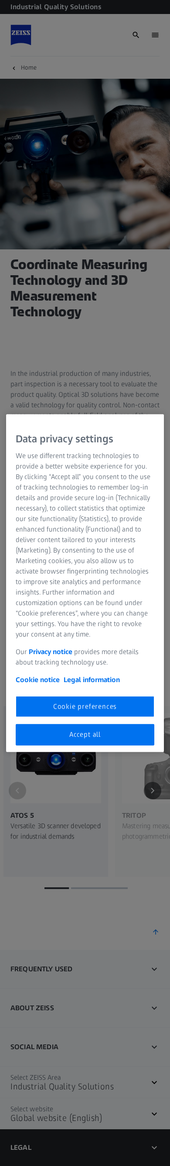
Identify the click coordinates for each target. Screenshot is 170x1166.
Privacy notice (50, 652)
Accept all (85, 734)
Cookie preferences (85, 706)
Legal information (92, 680)
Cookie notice (38, 680)
